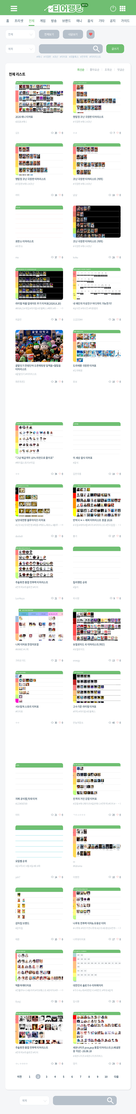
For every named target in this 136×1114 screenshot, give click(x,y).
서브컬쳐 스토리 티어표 (27, 706)
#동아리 (31, 990)
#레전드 (98, 990)
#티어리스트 (31, 374)
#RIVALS (19, 308)
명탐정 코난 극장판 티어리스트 (88, 116)
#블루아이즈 (58, 525)
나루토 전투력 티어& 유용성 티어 (89, 923)
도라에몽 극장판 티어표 (84, 365)
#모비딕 (50, 990)
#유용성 (106, 928)
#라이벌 (33, 308)
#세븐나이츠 (78, 1056)
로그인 (113, 8)
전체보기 (49, 34)
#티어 (90, 525)
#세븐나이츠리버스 (94, 1056)
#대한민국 (89, 990)
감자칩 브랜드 (22, 923)
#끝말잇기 (20, 374)
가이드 (125, 20)
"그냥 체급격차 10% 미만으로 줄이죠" (34, 457)
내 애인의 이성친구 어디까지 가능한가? (92, 303)
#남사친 (76, 308)
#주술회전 (27, 587)
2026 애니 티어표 (24, 116)
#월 (27, 866)
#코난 (89, 121)
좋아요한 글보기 (91, 34)
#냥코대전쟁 (27, 525)
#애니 (24, 121)
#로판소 (19, 246)
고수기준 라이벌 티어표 (84, 706)
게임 (43, 20)
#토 (35, 866)
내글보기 (73, 34)
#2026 (18, 121)
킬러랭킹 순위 (80, 582)
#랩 (85, 525)
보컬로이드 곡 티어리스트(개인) (89, 644)
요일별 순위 (21, 861)
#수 (24, 866)
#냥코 (18, 525)
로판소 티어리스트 (24, 241)
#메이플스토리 (22, 462)
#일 (31, 866)
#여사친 (84, 308)
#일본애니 (95, 803)
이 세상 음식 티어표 (82, 457)
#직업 (32, 462)
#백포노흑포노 (45, 525)
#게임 (26, 308)
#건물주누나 (21, 990)
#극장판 (76, 121)
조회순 (108, 70)
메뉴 (122, 8)
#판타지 (117, 803)
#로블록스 (42, 308)
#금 (17, 866)
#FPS (75, 711)
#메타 (50, 308)
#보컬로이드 (78, 649)
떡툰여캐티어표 (23, 985)
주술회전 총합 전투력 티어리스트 (31, 582)
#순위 (99, 928)
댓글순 (120, 70)
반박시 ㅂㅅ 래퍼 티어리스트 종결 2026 (92, 520)
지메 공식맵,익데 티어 (26, 798)
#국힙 (75, 525)
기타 (101, 20)
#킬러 (75, 587)
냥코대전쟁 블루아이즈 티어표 (30, 520)
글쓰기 (115, 49)
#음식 (75, 462)
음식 (90, 20)
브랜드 (66, 20)
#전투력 (19, 587)
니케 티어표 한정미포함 (27, 644)
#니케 (26, 649)
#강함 (75, 803)
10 (106, 1076)
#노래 (81, 990)
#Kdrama (77, 866)
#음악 (110, 990)
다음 (116, 1076)
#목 (20, 866)
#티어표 (19, 711)
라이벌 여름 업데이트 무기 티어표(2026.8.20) (38, 303)
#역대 (104, 990)
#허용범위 (93, 308)
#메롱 (35, 525)
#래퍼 (81, 525)
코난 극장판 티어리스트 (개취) (88, 179)
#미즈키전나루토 (88, 928)
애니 (79, 20)
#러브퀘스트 (40, 990)
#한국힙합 (110, 525)
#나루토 (76, 928)
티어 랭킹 (63, 8)
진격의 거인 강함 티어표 (85, 798)
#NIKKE (19, 649)
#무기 (55, 308)
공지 (113, 20)
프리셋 (19, 20)
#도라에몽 (77, 370)
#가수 (75, 990)
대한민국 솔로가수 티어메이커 (88, 985)
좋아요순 (95, 70)
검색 (96, 48)
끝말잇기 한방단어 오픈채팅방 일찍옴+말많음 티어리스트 (38, 367)
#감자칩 (19, 928)
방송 (54, 20)
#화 (38, 866)
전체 (32, 20)
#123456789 (21, 803)
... (74, 861)
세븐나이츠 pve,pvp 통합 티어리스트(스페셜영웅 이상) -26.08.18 (96, 1049)
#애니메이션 (84, 803)
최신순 (80, 70)
